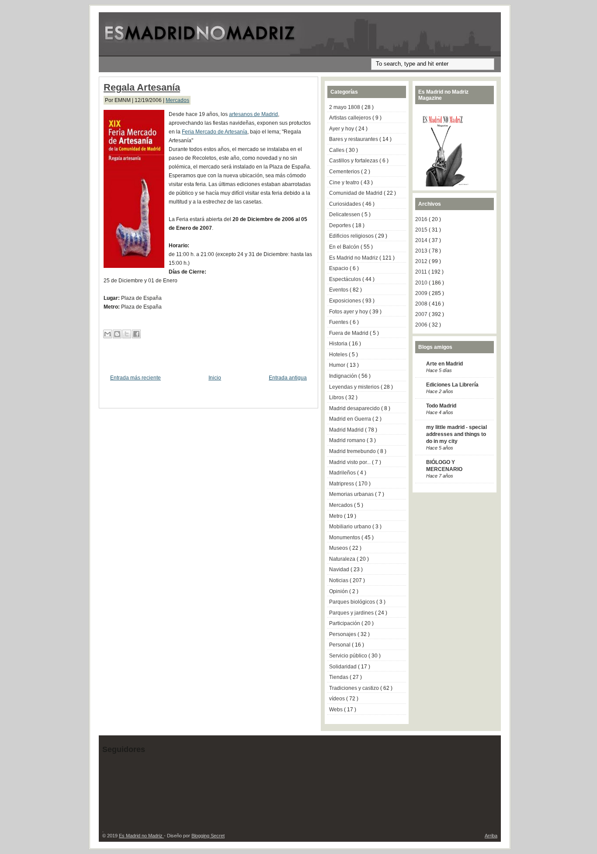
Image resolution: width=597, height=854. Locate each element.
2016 (422, 219)
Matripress (342, 484)
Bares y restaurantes (354, 139)
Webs (336, 709)
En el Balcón (345, 247)
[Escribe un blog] (117, 334)
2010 (422, 283)
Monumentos (345, 537)
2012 (422, 261)
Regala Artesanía (142, 87)
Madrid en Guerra (350, 419)
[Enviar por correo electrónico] (107, 334)
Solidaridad (343, 667)
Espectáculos (345, 279)
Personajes (343, 634)
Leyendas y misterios (355, 387)
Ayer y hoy (342, 129)
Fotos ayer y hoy (349, 312)
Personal (340, 645)
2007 (422, 314)
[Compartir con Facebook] (136, 334)
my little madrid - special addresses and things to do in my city (456, 434)
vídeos (337, 699)
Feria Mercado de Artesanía (214, 132)
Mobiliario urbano (350, 527)
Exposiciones (345, 301)
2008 (422, 304)
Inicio (214, 378)
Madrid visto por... (350, 462)
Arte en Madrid (444, 364)
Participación (345, 623)
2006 (422, 325)
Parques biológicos (352, 602)
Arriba (491, 835)
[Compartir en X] (126, 334)
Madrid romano (348, 440)
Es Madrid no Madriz (354, 258)
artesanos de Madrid (253, 114)
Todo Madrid (441, 406)
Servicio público (348, 656)
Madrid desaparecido (355, 408)
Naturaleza (343, 559)
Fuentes (339, 322)
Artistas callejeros (350, 118)
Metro (336, 516)
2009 (422, 293)
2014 (422, 240)
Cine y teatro (345, 182)
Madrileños (343, 473)
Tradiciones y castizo (354, 688)
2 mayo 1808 (345, 107)
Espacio (339, 268)
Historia (339, 344)
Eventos (339, 290)
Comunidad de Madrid (356, 193)
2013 (422, 251)
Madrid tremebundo (353, 451)
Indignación (343, 376)
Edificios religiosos (352, 236)
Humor (338, 365)
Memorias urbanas (352, 494)
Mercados (177, 100)
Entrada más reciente (135, 378)
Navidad (340, 569)
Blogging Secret (208, 835)
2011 (421, 272)
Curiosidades (345, 204)
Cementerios (345, 172)
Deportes (340, 225)
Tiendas (339, 677)
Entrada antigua (288, 378)
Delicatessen (345, 214)
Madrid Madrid (347, 430)
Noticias (339, 580)
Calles (337, 150)
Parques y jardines (352, 613)
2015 (422, 230)
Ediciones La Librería (452, 385)
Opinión (339, 591)
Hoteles (339, 354)
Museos (339, 548)
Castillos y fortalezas (354, 161)
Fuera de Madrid (349, 333)
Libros (337, 397)
